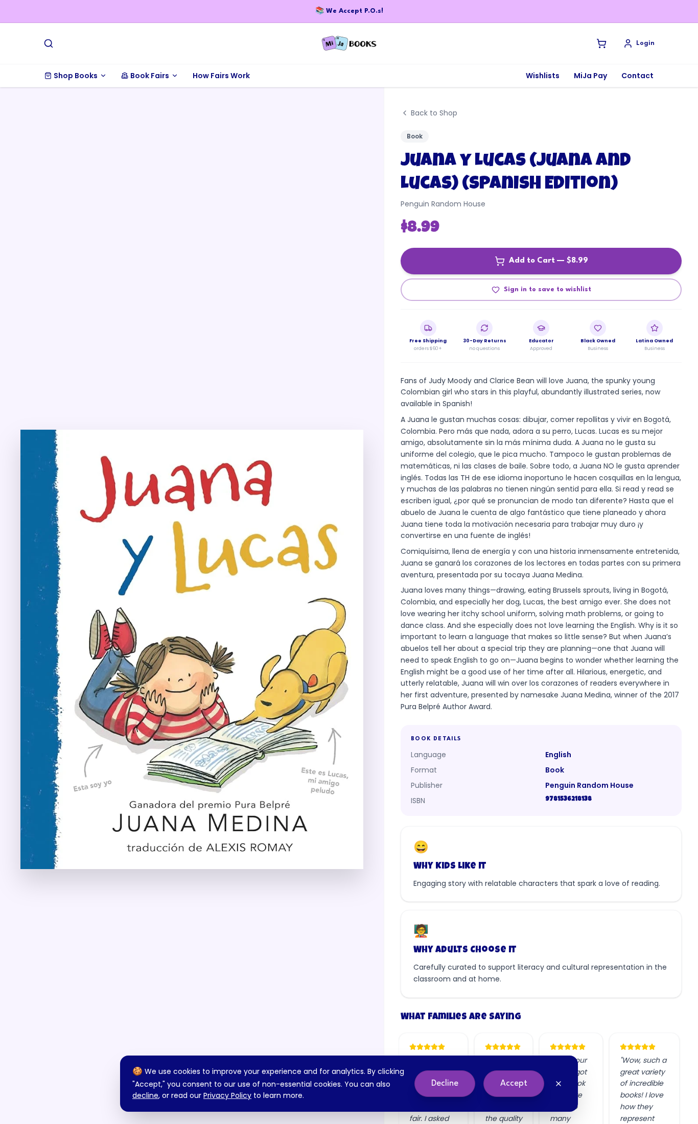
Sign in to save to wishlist (547, 289)
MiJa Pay (590, 76)
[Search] (48, 43)
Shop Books (76, 76)
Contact (637, 76)
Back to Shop (434, 113)
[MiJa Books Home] (349, 43)
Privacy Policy (227, 1095)
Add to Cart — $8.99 (548, 261)
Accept (513, 1083)
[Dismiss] (558, 1083)
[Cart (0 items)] (601, 43)
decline (145, 1095)
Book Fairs (149, 76)
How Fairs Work (221, 76)
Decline (444, 1083)
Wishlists (543, 76)
